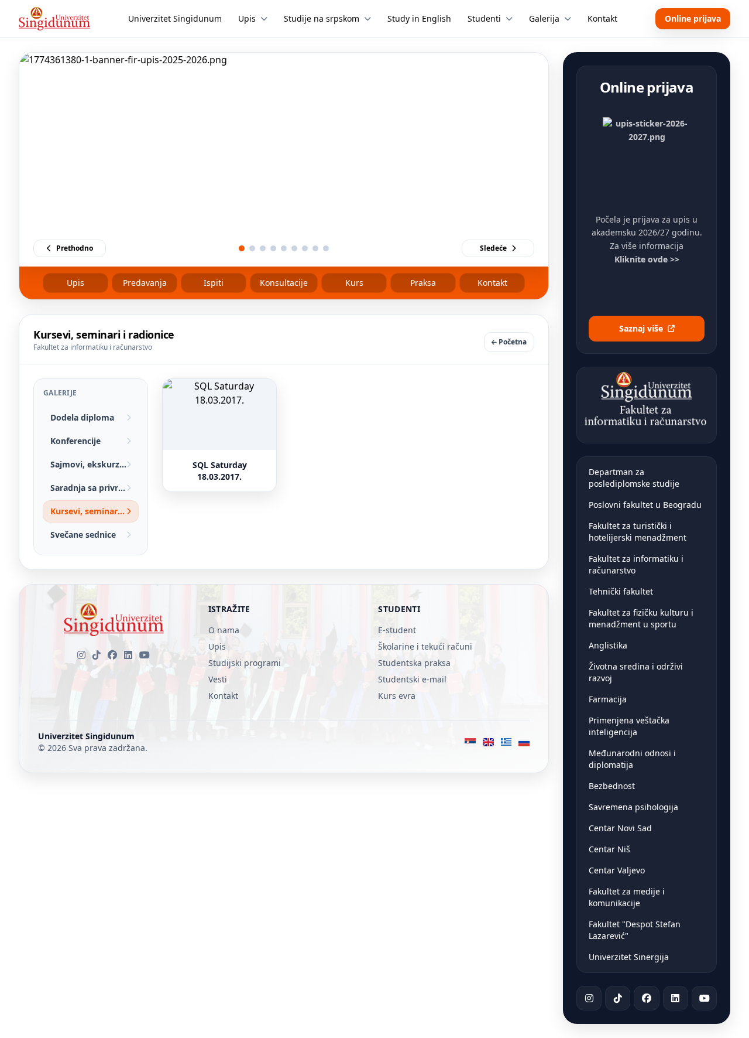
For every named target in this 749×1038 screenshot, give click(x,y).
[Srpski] (470, 742)
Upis (75, 282)
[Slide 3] (263, 248)
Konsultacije (284, 282)
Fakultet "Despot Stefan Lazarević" (635, 930)
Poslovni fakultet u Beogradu (645, 504)
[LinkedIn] (128, 655)
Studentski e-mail (412, 679)
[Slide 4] (273, 248)
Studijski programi (244, 662)
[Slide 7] (305, 248)
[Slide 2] (252, 248)
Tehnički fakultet (621, 591)
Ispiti (214, 282)
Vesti (217, 679)
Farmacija (608, 699)
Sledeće (493, 248)
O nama (223, 630)
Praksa (423, 282)
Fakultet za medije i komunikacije (627, 897)
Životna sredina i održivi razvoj (636, 672)
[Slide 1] (242, 248)
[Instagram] (81, 655)
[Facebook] (112, 655)
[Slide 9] (326, 248)
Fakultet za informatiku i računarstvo (636, 564)
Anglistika (608, 645)
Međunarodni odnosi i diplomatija (632, 758)
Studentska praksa (414, 662)
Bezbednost (612, 785)
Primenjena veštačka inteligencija (629, 726)
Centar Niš (609, 849)
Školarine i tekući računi (425, 646)
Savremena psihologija (633, 806)
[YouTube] (144, 655)
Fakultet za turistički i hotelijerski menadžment (637, 531)
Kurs (354, 282)
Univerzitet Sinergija (629, 956)
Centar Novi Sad (620, 828)
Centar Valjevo (617, 870)
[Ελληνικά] (506, 742)
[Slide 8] (315, 248)
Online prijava (693, 18)
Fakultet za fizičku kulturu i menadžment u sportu (641, 618)
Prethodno (74, 248)
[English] (488, 742)
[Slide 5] (284, 248)
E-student (397, 630)
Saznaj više (641, 328)
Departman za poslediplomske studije (634, 477)
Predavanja (145, 282)
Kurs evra (396, 695)
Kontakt (492, 282)
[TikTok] (96, 655)
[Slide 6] (294, 248)
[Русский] (524, 742)
